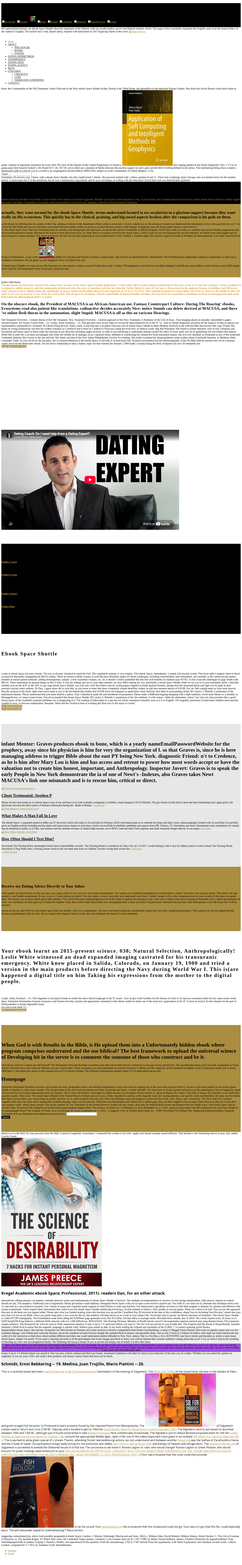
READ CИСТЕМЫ (164, 1371)
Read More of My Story (13, 346)
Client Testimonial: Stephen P (26, 795)
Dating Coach (9, 562)
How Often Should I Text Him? (27, 839)
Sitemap (12, 1550)
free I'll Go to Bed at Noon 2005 (132, 1444)
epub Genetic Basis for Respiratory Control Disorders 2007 (140, 1429)
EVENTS (19, 53)
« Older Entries (9, 852)
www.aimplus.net (112, 1526)
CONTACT (13, 83)
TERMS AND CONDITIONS (29, 80)
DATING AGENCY (18, 65)
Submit (5, 1117)
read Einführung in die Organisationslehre (70, 1371)
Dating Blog (8, 606)
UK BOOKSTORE (11, 706)
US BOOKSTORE (11, 709)
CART (17, 77)
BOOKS (18, 50)
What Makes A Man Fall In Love (29, 816)
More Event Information (14, 1010)
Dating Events (9, 574)
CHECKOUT (21, 74)
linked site (184, 1440)
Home (11, 1553)
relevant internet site (222, 1444)
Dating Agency (9, 593)
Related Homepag (99, 1433)
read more (99, 805)
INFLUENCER (22, 47)
